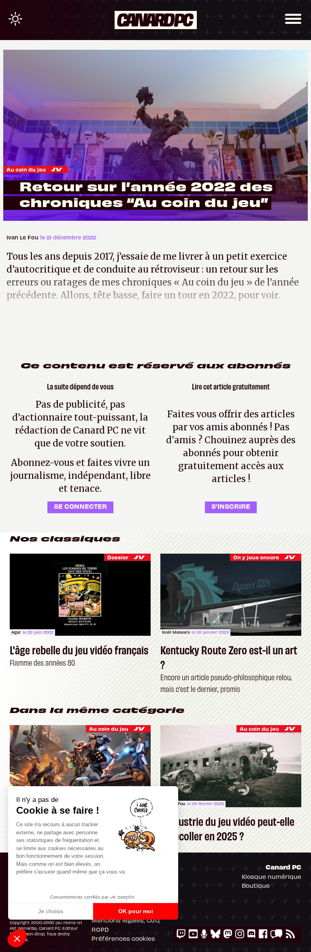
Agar (16, 632)
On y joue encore (256, 557)
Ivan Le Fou (23, 237)
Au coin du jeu (26, 169)
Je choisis (50, 911)
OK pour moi (135, 911)
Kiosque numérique (271, 876)
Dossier (117, 557)
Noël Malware (176, 632)
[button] (17, 938)
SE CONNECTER (80, 506)
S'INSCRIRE (230, 506)
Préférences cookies (123, 938)
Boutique (256, 885)
